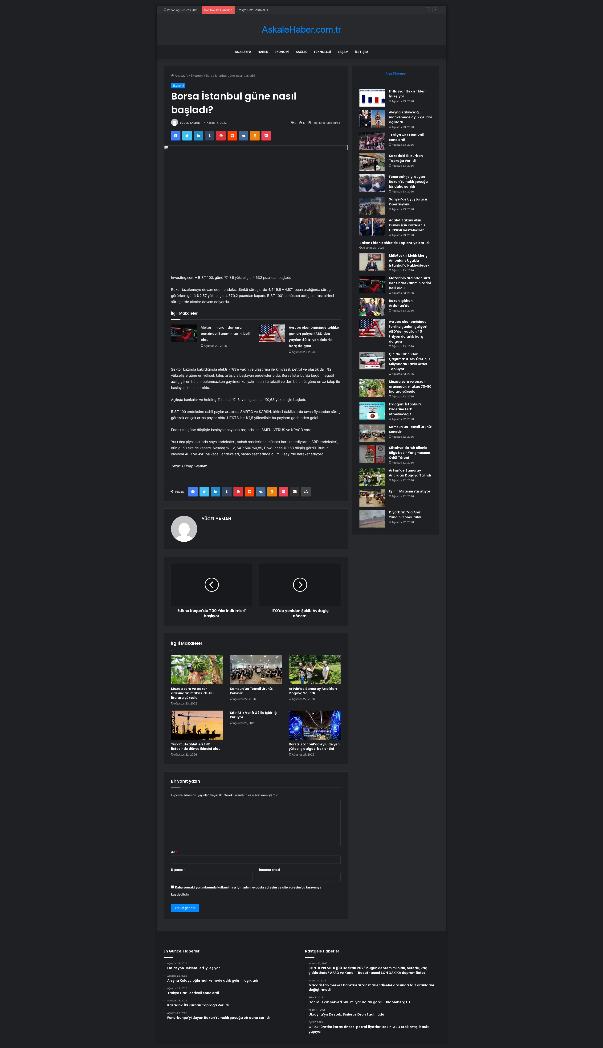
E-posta (178, 870)
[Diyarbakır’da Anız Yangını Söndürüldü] (372, 519)
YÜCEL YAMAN (189, 122)
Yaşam (343, 52)
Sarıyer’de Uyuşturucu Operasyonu (408, 202)
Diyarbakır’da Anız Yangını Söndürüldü (405, 515)
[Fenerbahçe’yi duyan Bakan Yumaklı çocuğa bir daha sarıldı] (372, 183)
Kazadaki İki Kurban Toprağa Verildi (406, 158)
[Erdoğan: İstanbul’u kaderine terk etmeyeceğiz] (372, 411)
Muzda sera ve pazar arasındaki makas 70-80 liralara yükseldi (192, 693)
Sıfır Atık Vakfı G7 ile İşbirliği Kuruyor (253, 715)
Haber (263, 52)
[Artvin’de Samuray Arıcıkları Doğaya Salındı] (315, 669)
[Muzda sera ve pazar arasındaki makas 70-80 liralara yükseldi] (197, 669)
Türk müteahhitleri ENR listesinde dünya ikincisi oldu (195, 746)
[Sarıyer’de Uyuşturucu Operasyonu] (372, 206)
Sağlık (301, 52)
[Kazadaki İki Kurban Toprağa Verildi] (372, 162)
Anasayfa (243, 52)
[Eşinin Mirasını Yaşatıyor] (372, 498)
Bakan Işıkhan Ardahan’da (401, 303)
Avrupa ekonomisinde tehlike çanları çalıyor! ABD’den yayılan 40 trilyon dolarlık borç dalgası (408, 331)
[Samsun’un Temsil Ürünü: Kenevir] (256, 669)
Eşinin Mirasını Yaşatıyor (409, 491)
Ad (174, 852)
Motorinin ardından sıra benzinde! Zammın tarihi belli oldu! (226, 333)
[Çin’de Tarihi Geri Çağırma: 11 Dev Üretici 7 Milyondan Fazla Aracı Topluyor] (372, 360)
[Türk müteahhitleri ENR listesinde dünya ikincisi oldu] (197, 725)
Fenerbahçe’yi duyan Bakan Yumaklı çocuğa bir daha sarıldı (408, 181)
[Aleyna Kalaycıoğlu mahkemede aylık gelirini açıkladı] (372, 119)
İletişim (361, 52)
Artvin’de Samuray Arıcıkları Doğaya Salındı (313, 691)
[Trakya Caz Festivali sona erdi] (372, 141)
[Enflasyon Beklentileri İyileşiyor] (372, 98)
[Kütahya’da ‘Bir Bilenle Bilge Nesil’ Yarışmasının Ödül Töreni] (372, 454)
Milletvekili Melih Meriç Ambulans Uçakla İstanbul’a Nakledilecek (409, 260)
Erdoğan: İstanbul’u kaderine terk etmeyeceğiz (405, 409)
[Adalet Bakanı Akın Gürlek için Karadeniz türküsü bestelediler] (372, 227)
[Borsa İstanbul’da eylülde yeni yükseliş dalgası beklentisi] (315, 725)
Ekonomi (282, 52)
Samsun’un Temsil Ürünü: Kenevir (251, 691)
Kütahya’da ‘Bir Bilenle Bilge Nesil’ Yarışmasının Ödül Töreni (409, 452)
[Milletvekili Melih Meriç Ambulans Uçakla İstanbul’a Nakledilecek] (372, 262)
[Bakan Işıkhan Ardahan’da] (372, 307)
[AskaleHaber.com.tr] (301, 29)
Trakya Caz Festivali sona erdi (258, 10)
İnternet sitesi (269, 870)
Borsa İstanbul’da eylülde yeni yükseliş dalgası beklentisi (315, 746)
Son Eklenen (395, 74)
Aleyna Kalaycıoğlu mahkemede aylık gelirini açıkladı (410, 117)
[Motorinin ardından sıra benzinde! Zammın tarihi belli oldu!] (184, 333)
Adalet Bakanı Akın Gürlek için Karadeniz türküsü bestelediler (407, 225)
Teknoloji (322, 52)
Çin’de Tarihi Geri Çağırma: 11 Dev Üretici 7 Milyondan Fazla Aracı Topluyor (409, 361)
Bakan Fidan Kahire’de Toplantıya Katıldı (394, 242)
